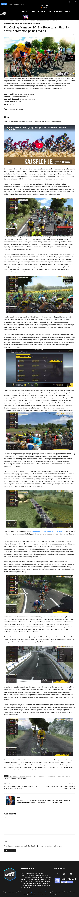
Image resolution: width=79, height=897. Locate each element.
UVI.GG (45, 8)
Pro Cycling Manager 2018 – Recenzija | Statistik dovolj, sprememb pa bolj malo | (36, 29)
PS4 (24, 23)
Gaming (11, 20)
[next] (37, 4)
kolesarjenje (42, 776)
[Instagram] (72, 2)
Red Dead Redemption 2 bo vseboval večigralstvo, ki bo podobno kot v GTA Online (20, 787)
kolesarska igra (51, 776)
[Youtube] (75, 2)
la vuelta (68, 776)
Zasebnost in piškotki (43, 892)
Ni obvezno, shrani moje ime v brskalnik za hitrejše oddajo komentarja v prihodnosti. (34, 846)
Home (5, 20)
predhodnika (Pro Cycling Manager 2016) (47, 531)
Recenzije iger (36, 23)
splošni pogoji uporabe (29, 892)
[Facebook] (69, 2)
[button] (77, 11)
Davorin (6, 34)
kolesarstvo (61, 776)
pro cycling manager (10, 778)
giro (35, 776)
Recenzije (29, 23)
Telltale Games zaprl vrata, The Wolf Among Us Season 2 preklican (60, 787)
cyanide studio (13, 776)
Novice (16, 23)
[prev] (34, 4)
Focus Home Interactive (26, 776)
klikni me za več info (40, 894)
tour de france (22, 778)
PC (20, 23)
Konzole (11, 23)
